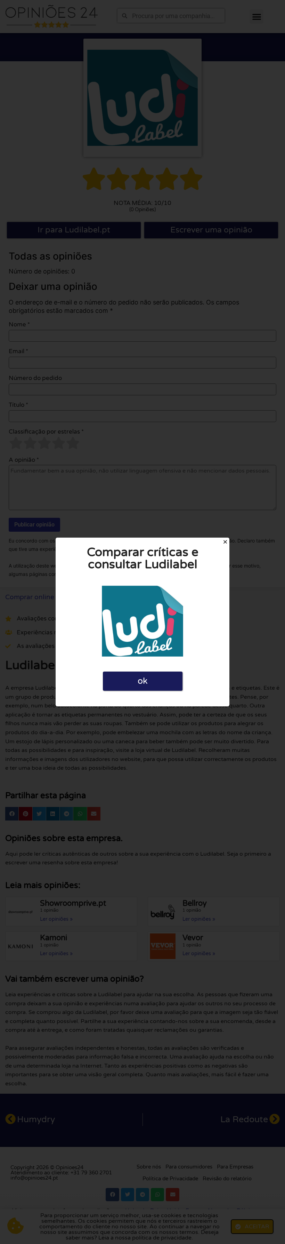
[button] (225, 541)
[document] (142, 622)
